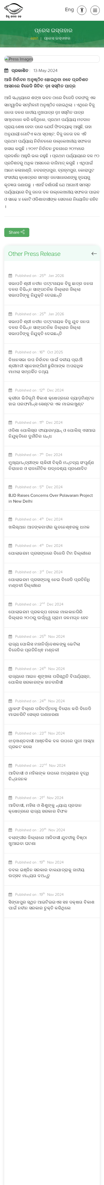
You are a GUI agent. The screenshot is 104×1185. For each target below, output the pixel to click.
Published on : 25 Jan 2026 (38, 276)
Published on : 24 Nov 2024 (38, 669)
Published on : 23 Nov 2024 (38, 733)
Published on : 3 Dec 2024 (37, 572)
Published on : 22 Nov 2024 (39, 765)
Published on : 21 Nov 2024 (37, 798)
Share (15, 232)
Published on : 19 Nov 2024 (38, 862)
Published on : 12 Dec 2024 (38, 390)
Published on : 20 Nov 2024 (38, 830)
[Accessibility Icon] (81, 10)
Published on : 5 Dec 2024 (37, 487)
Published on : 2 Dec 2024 (37, 604)
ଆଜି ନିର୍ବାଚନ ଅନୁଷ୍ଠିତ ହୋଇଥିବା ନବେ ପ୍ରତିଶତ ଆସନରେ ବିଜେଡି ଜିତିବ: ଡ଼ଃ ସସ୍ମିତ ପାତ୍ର (46, 83)
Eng (69, 9)
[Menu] (95, 10)
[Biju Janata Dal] (13, 10)
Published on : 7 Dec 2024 (37, 455)
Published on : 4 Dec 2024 (37, 519)
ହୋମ (34, 38)
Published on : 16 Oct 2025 (37, 352)
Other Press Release (34, 254)
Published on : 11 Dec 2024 (37, 422)
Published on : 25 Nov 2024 (38, 636)
